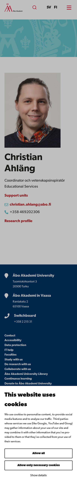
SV (49, 7)
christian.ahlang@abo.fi (30, 205)
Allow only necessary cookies (38, 465)
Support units (16, 196)
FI (55, 7)
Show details (38, 475)
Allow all (38, 453)
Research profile (18, 221)
